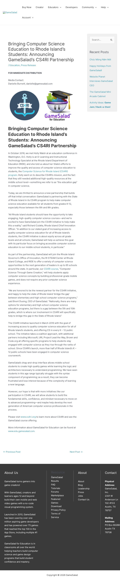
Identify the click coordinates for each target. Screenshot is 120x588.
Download (56, 506)
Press (81, 492)
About (81, 481)
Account (26, 17)
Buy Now (26, 7)
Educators (53, 7)
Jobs (80, 495)
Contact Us (83, 499)
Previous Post (11, 451)
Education (15, 65)
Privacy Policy (58, 510)
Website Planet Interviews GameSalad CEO (101, 81)
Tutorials (55, 488)
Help (103, 7)
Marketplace (57, 495)
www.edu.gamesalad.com (21, 431)
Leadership (84, 488)
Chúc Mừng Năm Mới (100, 59)
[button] (59, 7)
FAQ (53, 484)
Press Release (28, 65)
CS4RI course (51, 268)
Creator (40, 7)
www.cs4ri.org (28, 416)
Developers (72, 7)
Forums (55, 491)
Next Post (76, 451)
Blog (80, 485)
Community (88, 7)
